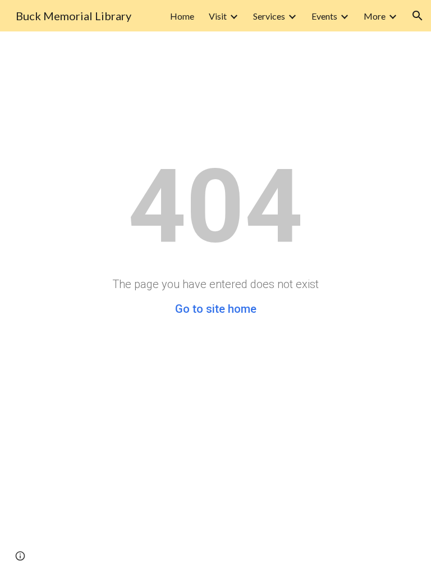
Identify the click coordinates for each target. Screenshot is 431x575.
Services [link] (269, 16)
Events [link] (324, 16)
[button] (417, 15)
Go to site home (215, 309)
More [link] (375, 16)
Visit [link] (218, 16)
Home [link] (182, 16)
